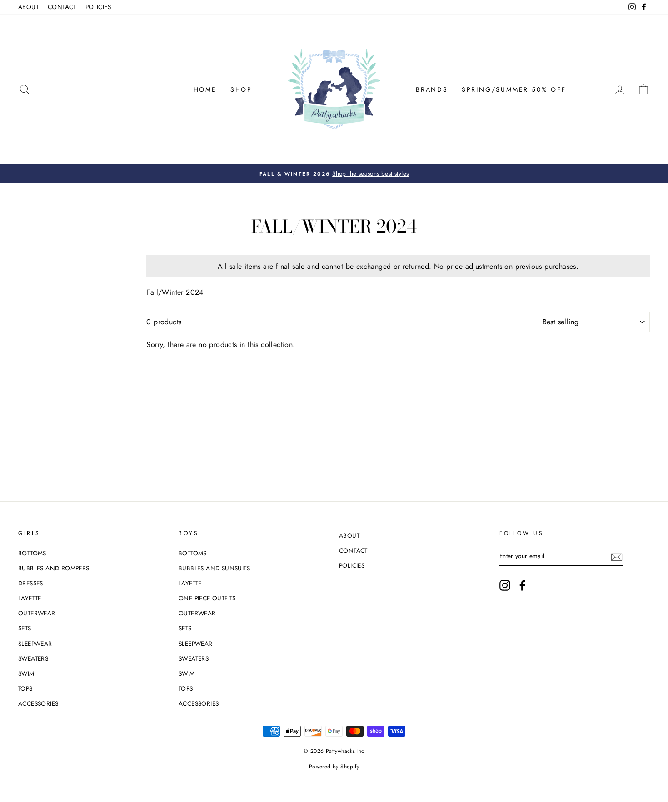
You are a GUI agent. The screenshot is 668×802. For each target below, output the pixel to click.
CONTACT (62, 6)
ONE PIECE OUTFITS (207, 598)
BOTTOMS (32, 553)
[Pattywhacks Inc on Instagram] (504, 585)
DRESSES (30, 583)
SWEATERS (33, 658)
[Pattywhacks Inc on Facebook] (522, 585)
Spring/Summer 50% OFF (514, 89)
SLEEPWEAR (35, 643)
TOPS (25, 688)
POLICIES (98, 6)
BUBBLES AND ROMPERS (54, 568)
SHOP (241, 89)
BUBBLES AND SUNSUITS (214, 568)
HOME (205, 89)
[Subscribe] (617, 556)
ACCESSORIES (38, 703)
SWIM (26, 673)
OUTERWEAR (36, 613)
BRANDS (432, 89)
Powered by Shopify (334, 766)
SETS (24, 628)
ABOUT (28, 6)
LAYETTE (29, 598)
